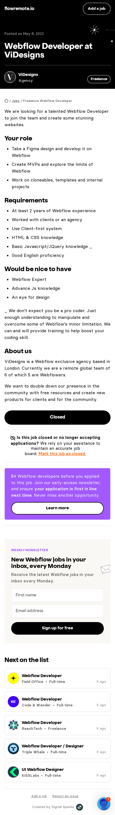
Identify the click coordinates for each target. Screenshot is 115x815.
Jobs (16, 101)
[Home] (6, 100)
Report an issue (65, 796)
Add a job (39, 796)
